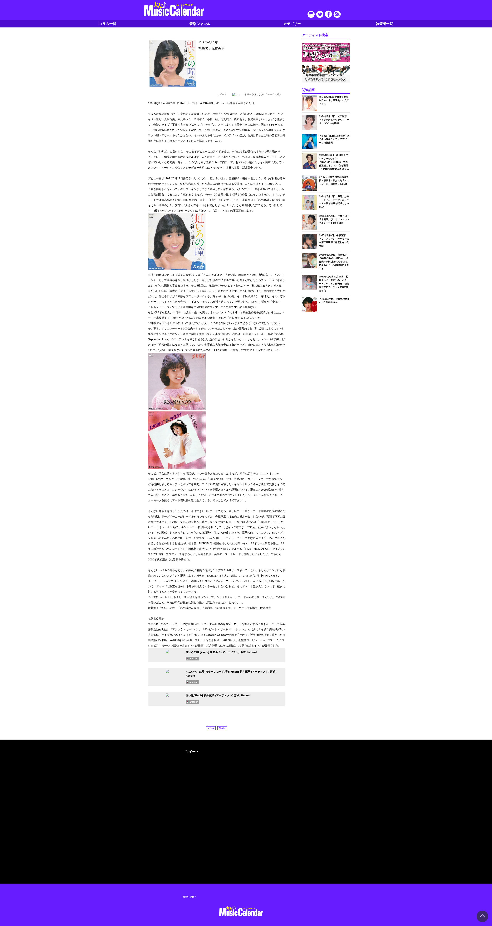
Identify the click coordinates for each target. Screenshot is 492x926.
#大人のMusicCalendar (134, 751)
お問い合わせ (189, 896)
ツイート (222, 94)
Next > (222, 728)
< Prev (211, 728)
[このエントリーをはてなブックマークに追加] (257, 94)
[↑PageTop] (482, 921)
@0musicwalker (191, 766)
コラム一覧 (107, 24)
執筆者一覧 (384, 24)
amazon (193, 658)
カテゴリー (292, 24)
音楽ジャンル (199, 24)
